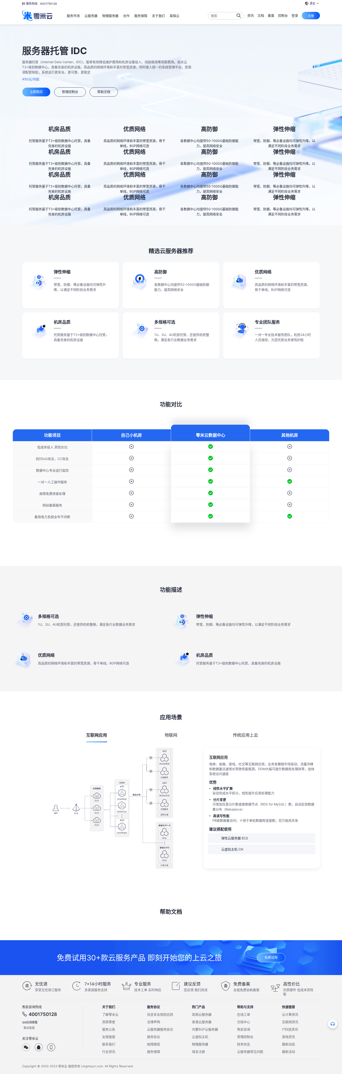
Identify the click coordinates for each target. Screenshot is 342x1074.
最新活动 (288, 1052)
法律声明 (153, 1022)
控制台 (283, 15)
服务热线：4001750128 (41, 3)
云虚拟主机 (200, 1037)
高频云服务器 (201, 1014)
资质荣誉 (108, 1022)
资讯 (250, 15)
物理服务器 (200, 1044)
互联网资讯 (290, 1022)
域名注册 (198, 1052)
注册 (311, 16)
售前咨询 (243, 1029)
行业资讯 (108, 1052)
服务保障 (153, 1052)
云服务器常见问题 (250, 1052)
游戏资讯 (288, 1037)
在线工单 (243, 1014)
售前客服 (29, 1028)
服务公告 (108, 1029)
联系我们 (108, 1044)
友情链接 (108, 1037)
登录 (295, 15)
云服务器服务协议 (160, 1029)
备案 (271, 15)
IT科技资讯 (290, 1029)
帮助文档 (103, 92)
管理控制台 (70, 92)
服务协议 (153, 1037)
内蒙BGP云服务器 (205, 1029)
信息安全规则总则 (160, 1014)
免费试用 (271, 957)
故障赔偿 (153, 1044)
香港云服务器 (201, 1022)
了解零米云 (110, 1014)
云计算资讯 (290, 1014)
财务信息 (243, 1044)
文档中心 (243, 1022)
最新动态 (288, 1044)
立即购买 (36, 92)
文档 (261, 15)
